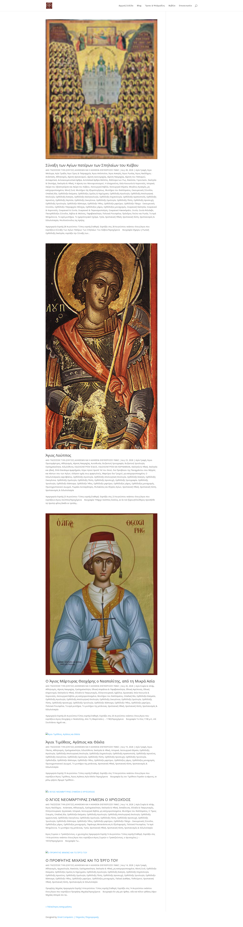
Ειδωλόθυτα (67, 466)
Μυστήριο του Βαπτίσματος (117, 190)
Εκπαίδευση (124, 807)
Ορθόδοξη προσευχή (143, 200)
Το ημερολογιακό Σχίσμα (86, 217)
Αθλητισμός (61, 176)
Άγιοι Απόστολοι (99, 173)
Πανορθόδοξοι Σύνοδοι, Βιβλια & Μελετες (66, 213)
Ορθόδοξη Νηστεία (64, 200)
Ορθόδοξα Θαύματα (67, 193)
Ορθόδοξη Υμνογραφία (126, 480)
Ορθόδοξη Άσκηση (64, 196)
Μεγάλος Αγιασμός (137, 186)
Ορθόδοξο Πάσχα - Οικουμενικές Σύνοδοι (133, 821)
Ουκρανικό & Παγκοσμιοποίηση (93, 210)
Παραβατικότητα (94, 213)
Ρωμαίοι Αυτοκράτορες (82, 487)
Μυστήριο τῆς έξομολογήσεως (90, 190)
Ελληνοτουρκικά (105, 692)
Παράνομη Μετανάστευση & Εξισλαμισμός (106, 824)
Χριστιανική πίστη (131, 217)
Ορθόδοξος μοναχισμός (115, 207)
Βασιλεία (131, 180)
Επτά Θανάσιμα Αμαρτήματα (67, 470)
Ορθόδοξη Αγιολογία (120, 193)
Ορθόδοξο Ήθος (95, 203)
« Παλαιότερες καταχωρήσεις (59, 906)
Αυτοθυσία (96, 463)
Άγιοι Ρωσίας (128, 173)
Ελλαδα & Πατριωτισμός (86, 692)
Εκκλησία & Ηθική (65, 183)
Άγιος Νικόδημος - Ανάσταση (59, 807)
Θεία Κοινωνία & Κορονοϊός (132, 183)
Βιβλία (172, 6)
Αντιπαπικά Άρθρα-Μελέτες (95, 180)
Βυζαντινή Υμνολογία (134, 463)
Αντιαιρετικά (51, 180)
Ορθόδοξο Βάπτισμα (76, 203)
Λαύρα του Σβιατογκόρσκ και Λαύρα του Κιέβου (68, 186)
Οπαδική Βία (51, 193)
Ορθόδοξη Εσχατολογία (110, 196)
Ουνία (135, 210)
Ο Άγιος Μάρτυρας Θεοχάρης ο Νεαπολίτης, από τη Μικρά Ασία (100, 681)
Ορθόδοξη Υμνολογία (56, 203)
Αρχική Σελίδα (126, 6)
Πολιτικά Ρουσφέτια (112, 213)
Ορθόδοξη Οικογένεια (84, 200)
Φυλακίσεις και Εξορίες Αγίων (107, 487)
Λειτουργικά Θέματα (118, 186)
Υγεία (101, 217)
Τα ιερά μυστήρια (66, 217)
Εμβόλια (118, 692)
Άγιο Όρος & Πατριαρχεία (79, 173)
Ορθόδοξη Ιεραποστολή (134, 196)
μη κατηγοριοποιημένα (134, 473)
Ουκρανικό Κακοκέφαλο (120, 210)
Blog (139, 6)
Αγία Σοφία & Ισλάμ (145, 686)
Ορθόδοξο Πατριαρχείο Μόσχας (70, 207)
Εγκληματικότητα (53, 466)
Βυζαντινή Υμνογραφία (112, 463)
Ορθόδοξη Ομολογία (106, 200)
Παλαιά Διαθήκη (122, 878)
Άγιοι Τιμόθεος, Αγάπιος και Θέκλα (75, 742)
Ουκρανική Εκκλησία (136, 207)
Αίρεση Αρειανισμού (77, 176)
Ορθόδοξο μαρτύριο (113, 203)
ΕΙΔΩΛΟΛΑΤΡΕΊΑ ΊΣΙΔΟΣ (86, 466)
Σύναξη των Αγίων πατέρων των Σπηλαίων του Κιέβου (92, 165)
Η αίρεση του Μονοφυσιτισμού (89, 183)
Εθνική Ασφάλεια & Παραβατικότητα (108, 689)
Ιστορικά (150, 183)
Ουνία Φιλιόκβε (146, 210)
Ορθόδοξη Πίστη (124, 200)
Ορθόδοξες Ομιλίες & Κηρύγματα (93, 193)
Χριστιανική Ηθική (113, 217)
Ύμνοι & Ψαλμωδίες (155, 6)
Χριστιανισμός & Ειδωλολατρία (60, 490)
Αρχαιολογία (63, 868)
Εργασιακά (128, 692)
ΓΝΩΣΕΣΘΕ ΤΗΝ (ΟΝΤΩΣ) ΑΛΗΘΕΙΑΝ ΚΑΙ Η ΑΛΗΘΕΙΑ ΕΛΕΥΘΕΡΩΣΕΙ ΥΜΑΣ (84, 170)
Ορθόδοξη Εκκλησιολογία (86, 196)
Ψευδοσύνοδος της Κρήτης (71, 220)
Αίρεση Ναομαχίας (115, 176)
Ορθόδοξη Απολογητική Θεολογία (110, 477)
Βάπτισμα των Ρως (117, 180)
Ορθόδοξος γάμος (94, 207)
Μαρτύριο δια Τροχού (112, 473)
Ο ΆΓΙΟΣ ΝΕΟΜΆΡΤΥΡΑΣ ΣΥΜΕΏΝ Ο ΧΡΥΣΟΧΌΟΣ (88, 799)
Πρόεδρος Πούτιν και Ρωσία (135, 213)
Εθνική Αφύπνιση (134, 689)
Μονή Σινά (70, 190)
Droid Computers (65, 917)
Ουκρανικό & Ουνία (68, 210)
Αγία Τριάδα (60, 173)
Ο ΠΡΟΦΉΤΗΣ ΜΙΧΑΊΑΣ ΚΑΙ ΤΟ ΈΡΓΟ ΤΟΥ (82, 860)
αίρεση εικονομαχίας (96, 176)
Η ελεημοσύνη (111, 183)
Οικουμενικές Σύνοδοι (142, 190)
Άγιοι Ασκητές (115, 173)
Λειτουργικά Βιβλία (99, 186)
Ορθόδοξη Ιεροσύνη (145, 753)
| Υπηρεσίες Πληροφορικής (86, 917)
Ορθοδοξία (51, 760)
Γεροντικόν (141, 180)
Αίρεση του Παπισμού (135, 176)
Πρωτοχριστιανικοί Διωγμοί (58, 487)
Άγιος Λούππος (58, 455)
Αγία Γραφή (141, 170)
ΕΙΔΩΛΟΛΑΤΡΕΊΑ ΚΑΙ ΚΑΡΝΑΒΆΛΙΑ (114, 466)
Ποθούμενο (136, 878)
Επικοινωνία (185, 6)
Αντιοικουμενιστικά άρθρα (70, 180)
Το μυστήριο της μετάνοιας (94, 706)
